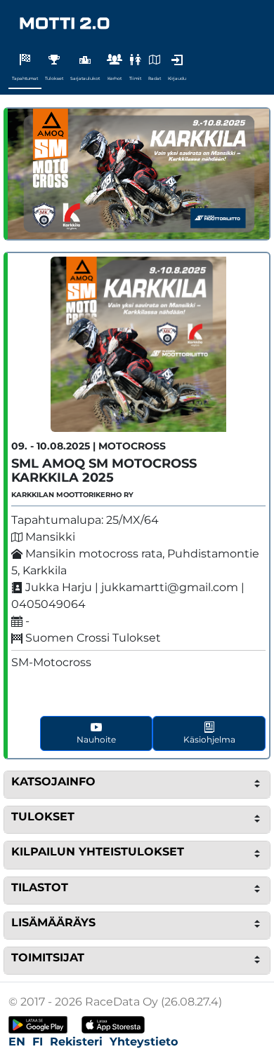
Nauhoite (96, 739)
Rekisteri (76, 1041)
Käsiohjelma (209, 739)
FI (37, 1041)
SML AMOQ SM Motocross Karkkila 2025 (104, 470)
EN (16, 1041)
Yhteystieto (144, 1041)
